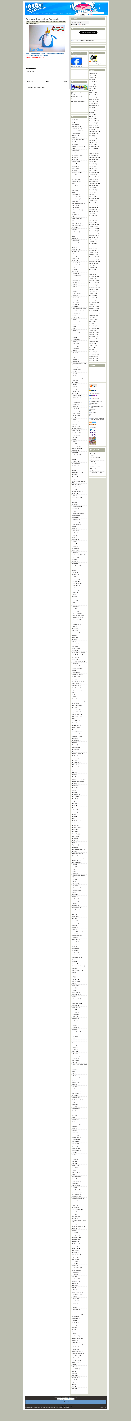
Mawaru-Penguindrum (77, 781)
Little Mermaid (75, 727)
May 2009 (91, 295)
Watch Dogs (75, 1347)
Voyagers (74, 1329)
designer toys (75, 367)
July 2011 (91, 239)
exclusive (74, 439)
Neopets (74, 871)
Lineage (74, 723)
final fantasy (75, 461)
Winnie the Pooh (76, 1355)
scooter (73, 1080)
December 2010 (93, 254)
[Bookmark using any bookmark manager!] (97, 407)
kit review (74, 696)
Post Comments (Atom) (39, 87)
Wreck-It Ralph (75, 1369)
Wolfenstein (74, 1358)
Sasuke (73, 1071)
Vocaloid (74, 1325)
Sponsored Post (75, 1150)
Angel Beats (75, 150)
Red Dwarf (74, 1025)
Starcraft (74, 1168)
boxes (73, 247)
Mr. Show (74, 851)
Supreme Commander (77, 1203)
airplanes (74, 135)
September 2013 (93, 183)
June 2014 (91, 164)
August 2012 (92, 211)
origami (73, 914)
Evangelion (74, 437)
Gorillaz (73, 537)
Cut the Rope (75, 332)
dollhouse (74, 393)
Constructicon (75, 313)
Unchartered (75, 1301)
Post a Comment (31, 71)
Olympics (74, 903)
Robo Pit (74, 1045)
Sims (73, 1117)
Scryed (73, 1086)
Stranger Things (75, 1181)
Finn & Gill (92, 461)
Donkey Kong (75, 397)
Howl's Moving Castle (77, 617)
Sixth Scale (74, 1119)
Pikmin (73, 961)
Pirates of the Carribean (77, 966)
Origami (55, 13)
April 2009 (91, 298)
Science (74, 1075)
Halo (73, 576)
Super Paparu (93, 468)
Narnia (73, 864)
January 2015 (92, 149)
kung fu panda (75, 703)
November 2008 (93, 308)
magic (73, 751)
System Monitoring (51, 1407)
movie (73, 840)
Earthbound (74, 422)
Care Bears (74, 269)
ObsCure (74, 894)
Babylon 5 (74, 190)
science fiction (75, 1078)
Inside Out (74, 637)
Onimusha (74, 912)
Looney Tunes (75, 734)
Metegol (74, 801)
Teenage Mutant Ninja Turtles (79, 1220)
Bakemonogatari (76, 194)
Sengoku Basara (76, 1091)
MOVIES (74, 842)
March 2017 (92, 92)
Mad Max (74, 745)
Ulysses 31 (74, 1298)
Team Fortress (75, 1216)
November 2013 (93, 179)
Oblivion (74, 892)
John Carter (74, 657)
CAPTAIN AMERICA (76, 262)
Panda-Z (74, 927)
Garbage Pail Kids (76, 506)
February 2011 (92, 250)
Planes (73, 968)
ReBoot (73, 1023)
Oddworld (74, 896)
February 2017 (92, 94)
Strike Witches (75, 1185)
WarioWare (74, 1340)
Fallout (73, 443)
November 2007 (93, 334)
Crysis (73, 328)
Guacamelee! (75, 552)
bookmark (74, 238)
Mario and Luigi (75, 762)
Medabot (74, 788)
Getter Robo (75, 517)
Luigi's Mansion (75, 740)
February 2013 (92, 198)
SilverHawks (75, 1115)
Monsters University (76, 827)
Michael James (94, 61)
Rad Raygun (75, 1012)
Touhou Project (75, 1270)
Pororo (73, 988)
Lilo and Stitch (75, 720)
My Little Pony (75, 860)
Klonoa (73, 698)
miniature (74, 814)
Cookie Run (75, 317)
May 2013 (91, 192)
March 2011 (92, 248)
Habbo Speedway (76, 568)
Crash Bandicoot (76, 324)
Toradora (74, 1263)
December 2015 (93, 125)
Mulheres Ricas (75, 856)
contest (73, 315)
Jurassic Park (75, 663)
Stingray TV (74, 1179)
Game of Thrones (76, 497)
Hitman (73, 602)
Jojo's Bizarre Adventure (77, 661)
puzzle (73, 1010)
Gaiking (73, 495)
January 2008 (92, 330)
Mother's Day (75, 834)
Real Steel (74, 1021)
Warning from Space (77, 1344)
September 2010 (93, 261)
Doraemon (74, 404)
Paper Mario (75, 937)
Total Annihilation (76, 1268)
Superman (74, 1200)
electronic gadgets (76, 428)
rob (72, 1042)
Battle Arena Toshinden (77, 203)
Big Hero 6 (74, 214)
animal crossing (75, 155)
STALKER (74, 1159)
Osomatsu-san (75, 916)
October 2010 (92, 259)
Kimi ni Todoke (75, 683)
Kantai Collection (76, 668)
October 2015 (92, 129)
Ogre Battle (74, 901)
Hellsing (74, 594)
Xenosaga (74, 1373)
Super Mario (75, 1196)
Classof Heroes (75, 297)
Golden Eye (74, 535)
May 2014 (91, 166)
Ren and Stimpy (75, 1032)
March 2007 (92, 352)
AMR (73, 148)
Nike (73, 881)
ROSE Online (75, 1053)
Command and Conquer (78, 308)
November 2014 (93, 153)
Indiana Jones (75, 633)
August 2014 (92, 159)
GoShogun (74, 539)
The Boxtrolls (75, 1239)
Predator (74, 996)
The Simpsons (75, 1243)
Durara (73, 417)
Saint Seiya (74, 1062)
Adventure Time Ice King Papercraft (42, 19)
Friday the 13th (75, 484)
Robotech (74, 1049)
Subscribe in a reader (95, 393)
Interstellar (74, 639)
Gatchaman (74, 508)
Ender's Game (75, 430)
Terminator (74, 1230)
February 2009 (92, 302)
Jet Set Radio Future (77, 655)
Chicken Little (75, 280)
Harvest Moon (75, 585)
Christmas (74, 286)
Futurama (74, 493)
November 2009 (93, 282)
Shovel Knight (75, 1108)
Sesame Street (75, 1093)
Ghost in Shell (75, 519)
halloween (74, 574)
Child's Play (74, 282)
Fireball (73, 468)
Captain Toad (75, 265)
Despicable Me (75, 369)
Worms (73, 1364)
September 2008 (93, 313)
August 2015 (92, 133)
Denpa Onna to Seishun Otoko (79, 363)
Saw (73, 1073)
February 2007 (92, 354)
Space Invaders (75, 1137)
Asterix (73, 174)
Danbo (73, 337)
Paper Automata (45, 13)
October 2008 (92, 311)
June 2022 (91, 77)
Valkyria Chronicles (76, 1314)
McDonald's (74, 783)
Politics (73, 983)
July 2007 (91, 343)
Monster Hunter (75, 820)
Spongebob (74, 1148)
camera (73, 260)
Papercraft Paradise (75, 56)
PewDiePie (74, 952)
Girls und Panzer (76, 524)
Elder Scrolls (75, 426)
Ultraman (74, 1296)
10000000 (74, 120)
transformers (75, 1279)
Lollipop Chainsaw (76, 731)
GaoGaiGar (74, 504)
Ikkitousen (74, 630)
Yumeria (74, 1384)
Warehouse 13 (75, 1336)
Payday (73, 946)
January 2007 (92, 356)
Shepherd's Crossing (77, 1099)
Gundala (74, 561)
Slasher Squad (75, 1124)
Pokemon (74, 979)
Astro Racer (74, 179)
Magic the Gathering (77, 753)
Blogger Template (65, 1407)
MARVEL (74, 772)
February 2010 (92, 276)
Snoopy (73, 1128)
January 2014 (92, 174)
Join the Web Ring (65, 1405)
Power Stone (75, 992)
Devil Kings (74, 373)
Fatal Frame (75, 450)
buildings (74, 251)
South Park (74, 1135)
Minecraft (74, 812)
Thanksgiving (75, 1235)
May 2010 (91, 269)
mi (72, 807)
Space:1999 (75, 1141)
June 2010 (91, 267)
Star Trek (74, 1163)
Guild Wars (74, 557)
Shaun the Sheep (76, 1097)
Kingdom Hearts (76, 690)
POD (73, 977)
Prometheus (75, 1001)
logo (73, 729)
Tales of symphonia (76, 1209)
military (73, 809)
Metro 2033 (74, 803)
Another (74, 164)
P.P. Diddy (92, 470)
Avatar (73, 183)
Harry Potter (75, 581)
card (73, 267)
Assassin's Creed (76, 172)
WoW (73, 1366)
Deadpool (74, 357)
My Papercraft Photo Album (77, 101)
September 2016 (93, 105)
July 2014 (91, 161)
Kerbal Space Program (77, 674)
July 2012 (91, 213)
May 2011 (91, 244)
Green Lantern (75, 550)
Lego (73, 718)
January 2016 (92, 123)
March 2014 (92, 170)
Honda (73, 608)
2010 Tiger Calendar (95, 457)
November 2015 (93, 127)
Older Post (64, 81)
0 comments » (34, 23)
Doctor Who (74, 391)
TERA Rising (75, 1228)
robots (73, 1051)
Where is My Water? (76, 1351)
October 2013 (92, 181)
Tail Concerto (75, 1207)
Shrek (73, 1110)
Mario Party (74, 767)
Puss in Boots (75, 1007)
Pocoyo (73, 974)
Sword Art (74, 1205)
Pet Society (74, 950)
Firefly (73, 470)
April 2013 (91, 194)
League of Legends (76, 705)
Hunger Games (75, 619)
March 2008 (92, 326)
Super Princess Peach (77, 1198)
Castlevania (75, 273)
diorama (74, 382)
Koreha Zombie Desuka (77, 701)
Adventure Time (57, 21)
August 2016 (92, 107)
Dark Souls (74, 343)
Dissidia (74, 386)
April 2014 (91, 168)
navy (73, 869)
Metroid (73, 805)
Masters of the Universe (77, 779)
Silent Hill (74, 1113)
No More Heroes (76, 888)
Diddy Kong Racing (76, 378)
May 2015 (91, 140)
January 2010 (92, 278)
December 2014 (93, 151)
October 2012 (92, 207)
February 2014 (92, 172)
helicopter (74, 590)
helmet (73, 596)
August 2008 (92, 315)
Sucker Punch (75, 1189)
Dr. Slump (74, 406)
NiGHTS (74, 879)
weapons (74, 1349)
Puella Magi (75, 1005)
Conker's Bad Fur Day (77, 311)
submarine (74, 1187)
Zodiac (73, 1388)
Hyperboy (74, 622)
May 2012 (91, 218)
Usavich (74, 1307)
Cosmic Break (75, 322)
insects (73, 635)
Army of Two (75, 168)
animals (74, 157)
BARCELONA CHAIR (76, 96)
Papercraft (35, 13)
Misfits (73, 818)
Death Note (74, 359)
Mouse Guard (75, 838)
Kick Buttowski (75, 677)
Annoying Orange (76, 161)
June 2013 (91, 190)
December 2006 (93, 358)
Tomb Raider (75, 1261)
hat (72, 587)
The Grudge (75, 1241)
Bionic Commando (76, 218)
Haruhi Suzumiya (76, 583)
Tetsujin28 (74, 1232)
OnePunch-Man (75, 907)
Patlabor (74, 944)
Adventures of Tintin (76, 131)
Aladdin (73, 137)
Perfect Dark (75, 948)
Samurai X (74, 1067)
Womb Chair (74, 99)
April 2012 (91, 220)
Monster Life (75, 823)
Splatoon (74, 1146)
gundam (74, 563)
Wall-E (73, 1333)
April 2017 (91, 90)
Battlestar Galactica (76, 210)
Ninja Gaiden (75, 883)
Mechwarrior (75, 785)
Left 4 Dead (74, 707)
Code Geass (75, 302)
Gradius (74, 544)
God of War (74, 530)
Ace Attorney (75, 124)
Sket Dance (74, 1121)
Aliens (73, 142)
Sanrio (73, 1069)
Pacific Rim (74, 923)
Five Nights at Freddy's (77, 472)
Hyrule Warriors (75, 624)
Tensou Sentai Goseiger (77, 1226)
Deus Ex (74, 371)
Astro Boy (74, 177)
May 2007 (91, 347)
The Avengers (75, 1237)
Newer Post (30, 81)
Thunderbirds (75, 1250)
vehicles (74, 1316)
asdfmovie (74, 170)
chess (73, 278)
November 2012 (93, 205)
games (73, 502)
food (73, 479)
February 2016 (92, 120)
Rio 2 (73, 1040)
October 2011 (92, 233)
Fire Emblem (75, 465)
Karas (73, 670)
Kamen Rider (75, 666)
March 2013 (92, 196)
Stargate (74, 1170)
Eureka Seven (75, 435)
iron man (74, 646)
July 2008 (91, 317)
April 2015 (91, 142)
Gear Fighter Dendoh (77, 513)
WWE (73, 1371)
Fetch (73, 457)
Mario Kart (74, 764)
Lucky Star (74, 738)
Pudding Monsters (76, 1003)
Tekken (73, 1224)
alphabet (74, 144)
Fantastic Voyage (76, 448)
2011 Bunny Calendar (95, 466)
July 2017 (91, 84)
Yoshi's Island (75, 1377)
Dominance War (76, 395)
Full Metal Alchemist (76, 491)
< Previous (63, 1401)
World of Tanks (75, 1362)
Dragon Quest (75, 413)
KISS (73, 694)
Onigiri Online (75, 910)
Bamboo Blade (75, 196)
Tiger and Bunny (76, 1254)
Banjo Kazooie (75, 199)
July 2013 (91, 187)
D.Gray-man (75, 335)
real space (74, 1018)
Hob (73, 604)
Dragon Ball (75, 411)
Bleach (73, 229)
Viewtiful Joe (75, 1318)
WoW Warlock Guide (69, 1406)
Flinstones (74, 476)
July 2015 (91, 136)
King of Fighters (75, 685)
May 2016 (91, 114)
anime (73, 159)
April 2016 (91, 116)
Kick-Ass (74, 679)
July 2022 (91, 75)
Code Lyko (74, 304)
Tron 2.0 (74, 1283)
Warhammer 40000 (76, 1338)
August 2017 (92, 82)
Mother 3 (74, 831)
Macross (74, 742)
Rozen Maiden (75, 1056)
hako (73, 570)
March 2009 (92, 300)
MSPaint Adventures (77, 853)
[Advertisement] (46, 74)
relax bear (74, 1029)
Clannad (74, 291)
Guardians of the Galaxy (77, 555)
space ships (75, 1139)
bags (73, 192)
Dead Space (75, 354)
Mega (73, 790)
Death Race (75, 361)
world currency (75, 1360)
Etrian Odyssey (75, 433)
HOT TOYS (74, 611)
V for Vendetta (75, 1309)
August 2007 (92, 341)
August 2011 (92, 237)
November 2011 (93, 231)
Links (61, 13)
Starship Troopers (76, 1172)
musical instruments (76, 858)
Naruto (73, 867)
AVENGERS (75, 188)
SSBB (73, 1154)
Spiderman (74, 1143)
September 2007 (93, 339)
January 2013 (92, 200)
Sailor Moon (75, 1060)
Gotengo (74, 541)
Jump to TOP (103, 1407)
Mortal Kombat (75, 829)
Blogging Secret (37, 1407)
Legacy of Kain (75, 709)
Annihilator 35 (93, 464)
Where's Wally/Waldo (77, 1353)
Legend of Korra (76, 712)
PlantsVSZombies (76, 970)
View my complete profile (95, 64)
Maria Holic (74, 760)
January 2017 (92, 97)
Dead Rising (75, 352)
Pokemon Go (75, 981)
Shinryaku (74, 1104)
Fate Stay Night (75, 454)
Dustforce (74, 419)
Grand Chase (75, 546)
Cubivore (74, 330)
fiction (73, 459)
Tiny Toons (74, 1257)
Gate (73, 511)
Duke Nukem (75, 415)
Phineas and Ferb (76, 957)
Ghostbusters (75, 522)
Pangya (73, 929)
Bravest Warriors (76, 249)
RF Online (74, 1036)
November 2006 (93, 360)
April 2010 (91, 272)
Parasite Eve (75, 941)
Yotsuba (74, 1380)
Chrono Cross (75, 289)
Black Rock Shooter (76, 225)
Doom (73, 400)
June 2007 (91, 345)
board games (75, 232)
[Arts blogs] (92, 409)
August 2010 (92, 263)
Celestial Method (76, 275)
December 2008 (93, 306)
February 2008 (92, 328)
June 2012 (91, 215)
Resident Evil (75, 1034)
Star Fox (74, 1161)
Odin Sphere (75, 899)
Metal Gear (74, 796)
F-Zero (73, 441)
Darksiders (74, 346)
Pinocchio (74, 963)
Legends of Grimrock (77, 716)
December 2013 (93, 177)
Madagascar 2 (75, 747)
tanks (73, 1211)
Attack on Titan (75, 181)
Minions (74, 816)
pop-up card (75, 985)
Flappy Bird (74, 474)
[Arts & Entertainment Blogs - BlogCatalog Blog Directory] (97, 419)
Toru (91, 459)
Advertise (68, 13)
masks (73, 774)
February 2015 (92, 146)
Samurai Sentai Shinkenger (78, 1064)
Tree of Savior (75, 1281)
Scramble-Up (75, 1082)
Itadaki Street (75, 648)
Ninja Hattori (75, 885)
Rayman (74, 1016)
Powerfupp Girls (75, 994)
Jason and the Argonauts (78, 652)
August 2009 (92, 289)
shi (72, 1102)
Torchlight (74, 1265)
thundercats (74, 1252)
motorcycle (74, 836)
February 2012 (92, 224)
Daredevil (74, 341)
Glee (73, 526)
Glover (73, 528)
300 (73, 122)
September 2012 (93, 209)
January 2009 (92, 304)
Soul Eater (74, 1132)
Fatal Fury (74, 452)
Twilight (73, 1290)
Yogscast (74, 1375)
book (73, 236)
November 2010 (93, 256)
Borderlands (75, 243)
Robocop (74, 1047)
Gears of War (75, 515)
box (73, 245)
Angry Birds (74, 153)
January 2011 (92, 252)
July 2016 (91, 110)
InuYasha (74, 641)
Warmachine (75, 1342)
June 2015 (91, 138)
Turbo (73, 1287)
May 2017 (91, 88)
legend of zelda (75, 714)
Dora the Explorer (76, 402)
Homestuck (74, 606)
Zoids (73, 1391)
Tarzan (73, 1214)
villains (73, 1320)
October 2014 (92, 155)
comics (73, 306)
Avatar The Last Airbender (78, 185)
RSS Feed (75, 40)
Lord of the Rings (76, 736)
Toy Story (74, 1274)
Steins (73, 1174)
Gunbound (74, 559)
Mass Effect (74, 777)
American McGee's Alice (77, 146)
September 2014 (93, 157)
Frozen (73, 489)
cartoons (63, 21)
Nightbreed (74, 873)
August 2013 (92, 185)
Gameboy (74, 500)
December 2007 (93, 332)
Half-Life (74, 572)
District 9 (74, 389)
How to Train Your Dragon (78, 615)
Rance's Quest (75, 1014)
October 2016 (92, 103)
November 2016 (93, 101)
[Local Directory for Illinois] (92, 425)
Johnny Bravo (75, 659)
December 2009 (93, 280)
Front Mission (75, 486)
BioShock (74, 221)
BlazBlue (74, 227)
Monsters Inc (75, 825)
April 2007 (91, 349)
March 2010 (92, 274)
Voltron (73, 1327)
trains (73, 1276)
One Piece (74, 905)
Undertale (74, 1303)
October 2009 (92, 285)
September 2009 (93, 287)
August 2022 (92, 73)
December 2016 (93, 99)
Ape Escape (75, 166)
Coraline (74, 319)
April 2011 (91, 246)
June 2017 (91, 86)
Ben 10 (73, 212)
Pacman (74, 925)
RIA (72, 1038)
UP (72, 1305)
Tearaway (74, 1218)
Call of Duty (74, 258)
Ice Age (73, 626)
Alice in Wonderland (77, 139)
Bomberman (75, 234)
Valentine (74, 1311)
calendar (74, 256)
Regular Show (75, 1027)
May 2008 (91, 321)
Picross (73, 959)
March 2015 (92, 144)
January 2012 (92, 226)
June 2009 (91, 293)
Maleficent (74, 756)
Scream (73, 1084)
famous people (75, 446)
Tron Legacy (75, 1285)
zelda (73, 1386)
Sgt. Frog (74, 1095)
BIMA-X (73, 216)
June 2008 (91, 319)
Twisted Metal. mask (76, 1292)
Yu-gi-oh (74, 1382)
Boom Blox (74, 240)
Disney (73, 384)
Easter (73, 424)
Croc (73, 326)
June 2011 (91, 241)
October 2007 (92, 336)
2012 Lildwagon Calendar (96, 472)
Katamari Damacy (76, 672)
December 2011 (93, 228)
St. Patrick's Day (75, 1157)
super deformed (75, 1192)
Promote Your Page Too (76, 66)
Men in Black (75, 794)
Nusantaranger (75, 890)
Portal (73, 990)
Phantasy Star (75, 955)
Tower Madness (75, 1272)
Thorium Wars (75, 1248)
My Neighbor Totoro (76, 862)
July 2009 (91, 291)
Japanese (74, 650)
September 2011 (93, 235)
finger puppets (75, 463)
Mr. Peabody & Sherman (78, 849)
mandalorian (75, 758)
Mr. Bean (74, 847)
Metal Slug (74, 798)
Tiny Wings (74, 1259)
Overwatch (74, 920)
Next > (68, 1401)
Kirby (73, 692)
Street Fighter (75, 1183)
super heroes (75, 1194)
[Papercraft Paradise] (76, 65)
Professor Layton (76, 999)
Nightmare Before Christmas (78, 875)
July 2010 (91, 265)
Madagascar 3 (75, 749)
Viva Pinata (74, 1322)
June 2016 (91, 112)
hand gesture (75, 579)
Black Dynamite (75, 223)
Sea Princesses (75, 1089)
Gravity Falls (75, 548)
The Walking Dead (76, 1246)
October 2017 (92, 79)
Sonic (73, 1130)
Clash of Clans (75, 293)
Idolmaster (74, 628)
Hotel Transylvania (76, 613)
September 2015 (93, 131)
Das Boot (74, 350)
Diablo (73, 375)
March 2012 (92, 222)
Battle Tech (74, 207)
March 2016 (92, 118)
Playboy (74, 972)
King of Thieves (75, 687)
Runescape (74, 1058)
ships (73, 1106)
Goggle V (74, 533)
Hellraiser (74, 592)
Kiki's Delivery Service (77, 681)
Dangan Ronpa (75, 339)
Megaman (74, 792)
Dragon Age (75, 408)
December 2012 (93, 203)
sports (73, 1152)
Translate (83, 24)
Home (28, 13)
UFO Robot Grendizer (77, 1294)
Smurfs (73, 1126)
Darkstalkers (75, 348)
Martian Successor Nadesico (79, 769)
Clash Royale (75, 295)
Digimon (74, 380)
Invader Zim (74, 644)
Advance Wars (75, 126)
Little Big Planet (75, 725)
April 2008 (91, 323)
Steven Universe (76, 1176)
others (73, 918)
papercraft (28, 23)
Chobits (73, 284)
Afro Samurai (75, 133)
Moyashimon (75, 845)
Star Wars (74, 1165)
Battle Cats (74, 205)
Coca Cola (74, 300)
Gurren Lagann (75, 565)
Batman (73, 201)
